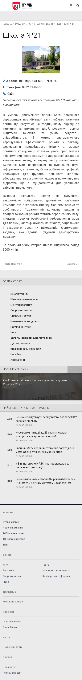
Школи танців (19, 293)
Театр (46, 564)
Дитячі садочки (20, 343)
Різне (6, 581)
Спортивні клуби (20, 315)
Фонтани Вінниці (12, 621)
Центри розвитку (21, 304)
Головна (7, 24)
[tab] (41, 320)
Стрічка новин (11, 522)
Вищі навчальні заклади (25, 348)
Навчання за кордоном (24, 321)
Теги (5, 544)
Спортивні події (12, 576)
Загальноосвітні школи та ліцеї (44, 24)
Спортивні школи (21, 310)
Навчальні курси (20, 326)
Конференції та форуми (56, 576)
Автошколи (17, 359)
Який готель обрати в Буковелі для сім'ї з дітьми (35, 380)
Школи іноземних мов (24, 299)
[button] (41, 281)
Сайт (10, 94)
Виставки (8, 570)
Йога (13, 332)
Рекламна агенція (13, 601)
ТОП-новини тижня (14, 533)
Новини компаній (13, 527)
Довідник (20, 24)
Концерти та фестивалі (56, 570)
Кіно (5, 564)
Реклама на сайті (13, 672)
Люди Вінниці (10, 627)
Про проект (10, 667)
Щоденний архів (12, 647)
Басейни (15, 354)
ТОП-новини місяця (14, 539)
